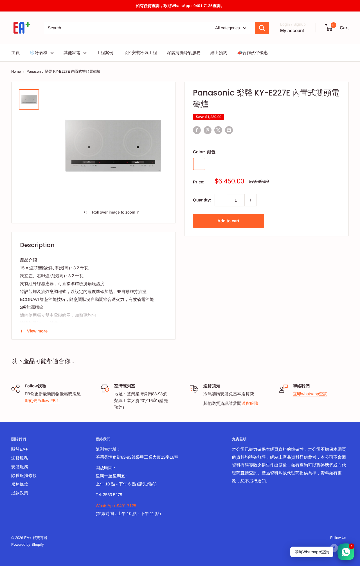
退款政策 (19, 492)
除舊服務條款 (24, 475)
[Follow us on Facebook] (334, 548)
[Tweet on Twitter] (218, 130)
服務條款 (19, 484)
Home (16, 71)
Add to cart (228, 220)
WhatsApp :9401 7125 (116, 505)
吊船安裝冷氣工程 (140, 52)
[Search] (262, 28)
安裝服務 (19, 466)
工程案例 (104, 52)
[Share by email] (229, 130)
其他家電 (72, 52)
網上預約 (218, 52)
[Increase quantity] (250, 200)
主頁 (15, 52)
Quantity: (202, 199)
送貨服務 (249, 403)
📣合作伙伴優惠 (252, 52)
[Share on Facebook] (197, 130)
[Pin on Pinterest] (208, 130)
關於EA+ (19, 449)
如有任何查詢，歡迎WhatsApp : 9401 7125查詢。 (180, 5)
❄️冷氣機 (39, 52)
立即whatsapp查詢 (310, 393)
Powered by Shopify (27, 544)
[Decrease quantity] (221, 200)
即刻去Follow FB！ (42, 400)
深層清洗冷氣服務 (184, 52)
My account (292, 30)
